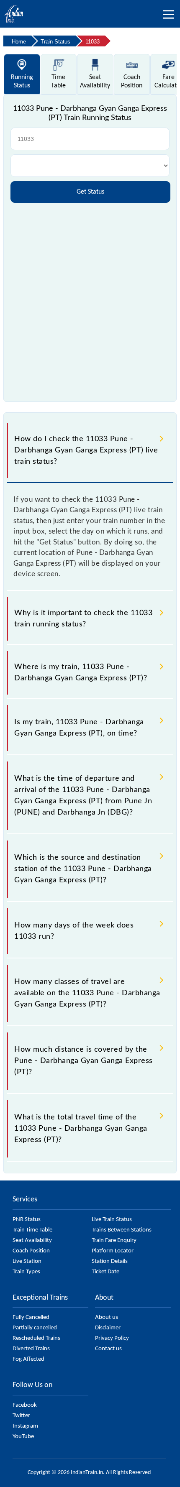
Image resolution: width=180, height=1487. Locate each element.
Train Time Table (32, 1230)
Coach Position (31, 1251)
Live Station (27, 1261)
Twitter (21, 1416)
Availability (95, 81)
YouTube (23, 1436)
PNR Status (27, 1219)
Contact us (108, 1349)
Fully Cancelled (31, 1317)
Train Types (26, 1272)
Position (131, 81)
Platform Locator (113, 1251)
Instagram (25, 1426)
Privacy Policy (112, 1338)
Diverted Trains (31, 1349)
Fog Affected (28, 1359)
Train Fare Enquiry (114, 1240)
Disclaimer (108, 1328)
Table (58, 81)
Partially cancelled (35, 1328)
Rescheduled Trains (36, 1338)
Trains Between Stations (122, 1230)
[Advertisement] (90, 299)
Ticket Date (105, 1272)
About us (106, 1317)
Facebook (25, 1405)
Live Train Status (112, 1219)
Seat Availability (32, 1240)
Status (22, 81)
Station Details (110, 1261)
